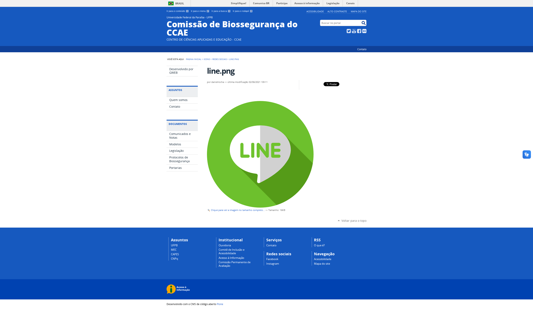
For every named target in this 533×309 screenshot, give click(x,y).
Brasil (179, 3)
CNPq (174, 258)
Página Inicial (193, 59)
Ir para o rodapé (242, 11)
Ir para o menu (199, 11)
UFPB (174, 245)
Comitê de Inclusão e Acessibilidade (231, 251)
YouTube (354, 31)
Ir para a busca (221, 11)
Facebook (359, 31)
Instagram (272, 263)
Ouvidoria (225, 245)
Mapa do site (358, 11)
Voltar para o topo (353, 221)
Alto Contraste (337, 11)
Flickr (364, 31)
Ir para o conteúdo (177, 11)
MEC (174, 250)
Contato (361, 49)
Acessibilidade (315, 11)
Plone (220, 304)
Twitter (349, 31)
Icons (207, 59)
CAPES (175, 254)
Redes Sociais (219, 59)
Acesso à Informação (231, 258)
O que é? (319, 245)
